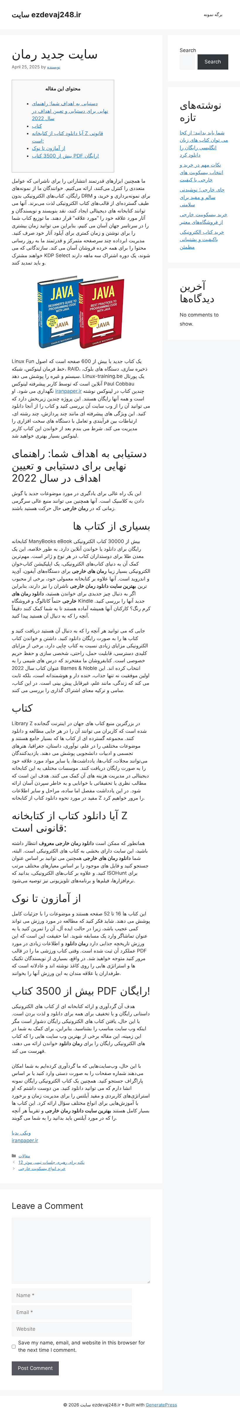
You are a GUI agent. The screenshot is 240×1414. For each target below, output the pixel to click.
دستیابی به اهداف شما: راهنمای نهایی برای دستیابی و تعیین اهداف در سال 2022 (70, 111)
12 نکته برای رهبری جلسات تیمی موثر (51, 1162)
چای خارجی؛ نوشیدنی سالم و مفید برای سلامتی (202, 197)
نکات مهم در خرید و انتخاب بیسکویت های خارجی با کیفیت (201, 172)
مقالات (24, 1155)
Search (188, 50)
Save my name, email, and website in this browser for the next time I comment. (81, 1346)
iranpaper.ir (68, 391)
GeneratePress (161, 1405)
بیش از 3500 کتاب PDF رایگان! (65, 156)
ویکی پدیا (21, 1133)
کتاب (37, 126)
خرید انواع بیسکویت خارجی (42, 1168)
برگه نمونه (213, 14)
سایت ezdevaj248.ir (46, 14)
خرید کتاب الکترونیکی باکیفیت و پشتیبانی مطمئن (202, 239)
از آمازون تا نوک (48, 148)
